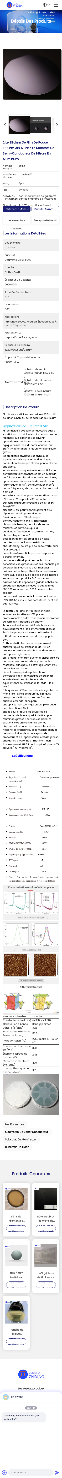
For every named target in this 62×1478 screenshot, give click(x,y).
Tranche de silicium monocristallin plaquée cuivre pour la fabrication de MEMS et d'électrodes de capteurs (16, 1332)
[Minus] (57, 1397)
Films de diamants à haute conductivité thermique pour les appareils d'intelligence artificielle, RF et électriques (16, 1219)
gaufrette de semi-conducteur (26, 1132)
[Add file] (4, 1472)
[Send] (57, 1472)
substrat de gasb (17, 1147)
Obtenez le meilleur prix (19, 209)
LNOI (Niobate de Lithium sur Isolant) (45, 1275)
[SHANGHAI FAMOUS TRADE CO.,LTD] (14, 5)
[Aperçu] (31, 1378)
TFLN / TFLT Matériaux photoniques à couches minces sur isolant (16, 1275)
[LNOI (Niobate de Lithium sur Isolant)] (45, 1255)
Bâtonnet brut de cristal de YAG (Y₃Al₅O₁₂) (45, 1219)
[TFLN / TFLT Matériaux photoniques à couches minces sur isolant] (16, 1255)
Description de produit (45, 220)
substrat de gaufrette (20, 1139)
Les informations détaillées (16, 222)
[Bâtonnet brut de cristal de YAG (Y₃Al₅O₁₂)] (45, 1199)
